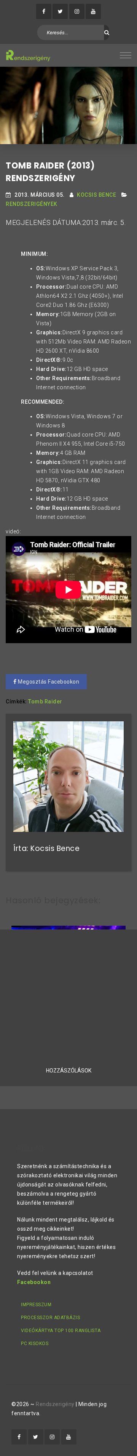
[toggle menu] (125, 55)
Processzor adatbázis (50, 1317)
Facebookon (34, 1282)
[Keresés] (106, 32)
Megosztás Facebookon (48, 682)
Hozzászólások (68, 1071)
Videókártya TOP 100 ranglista (61, 1330)
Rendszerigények (31, 204)
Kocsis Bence (96, 195)
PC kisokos (34, 1343)
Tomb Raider (45, 701)
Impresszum (36, 1304)
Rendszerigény (55, 1404)
